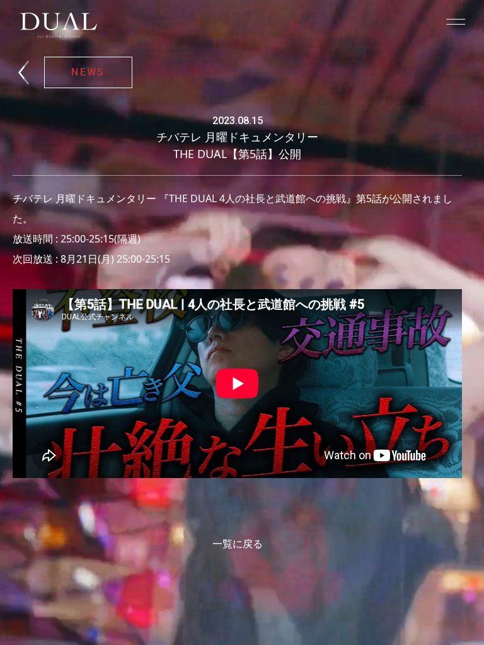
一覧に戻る (237, 544)
